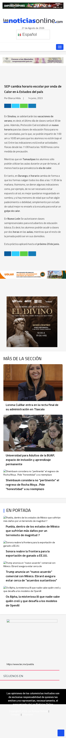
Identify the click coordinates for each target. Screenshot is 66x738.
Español (29, 34)
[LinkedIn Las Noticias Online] (14, 46)
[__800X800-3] (32, 321)
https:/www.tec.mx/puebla (20, 664)
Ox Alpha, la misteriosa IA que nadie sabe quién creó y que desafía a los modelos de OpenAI (33, 600)
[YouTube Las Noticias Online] (35, 46)
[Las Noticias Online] (33, 20)
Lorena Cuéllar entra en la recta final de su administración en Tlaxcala (32, 407)
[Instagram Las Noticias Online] (42, 46)
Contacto (15, 714)
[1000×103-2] (33, 60)
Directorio (28, 714)
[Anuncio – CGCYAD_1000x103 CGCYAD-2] (33, 5)
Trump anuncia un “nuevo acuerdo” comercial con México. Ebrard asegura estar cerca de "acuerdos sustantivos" (31, 576)
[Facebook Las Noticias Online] (21, 46)
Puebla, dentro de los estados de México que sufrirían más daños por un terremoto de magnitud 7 (33, 530)
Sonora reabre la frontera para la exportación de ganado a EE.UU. (28, 553)
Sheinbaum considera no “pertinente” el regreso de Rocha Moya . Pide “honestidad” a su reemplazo (32, 484)
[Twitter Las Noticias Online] (28, 46)
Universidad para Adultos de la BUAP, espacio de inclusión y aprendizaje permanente (30, 459)
